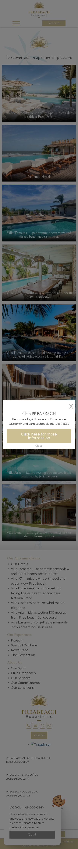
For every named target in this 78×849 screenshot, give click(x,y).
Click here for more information (39, 436)
